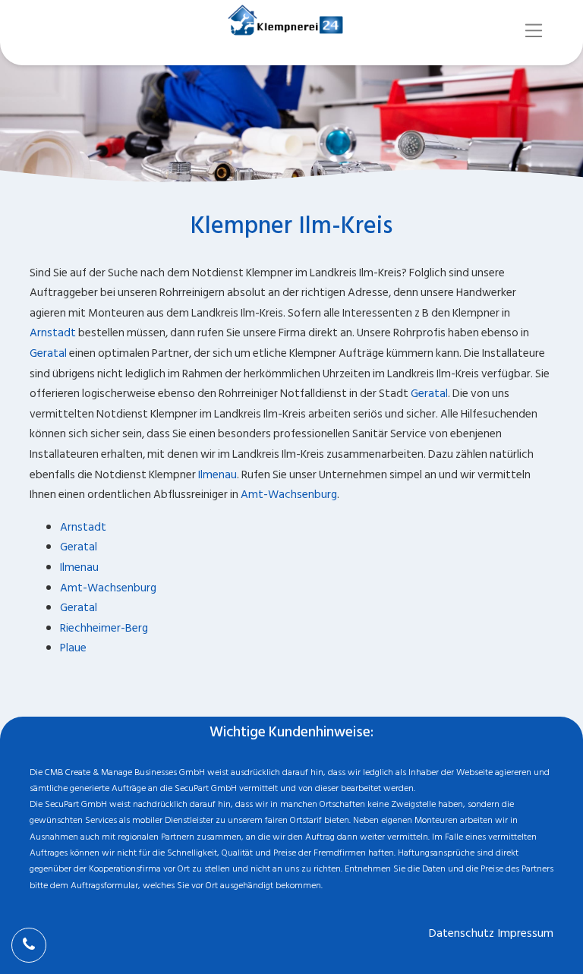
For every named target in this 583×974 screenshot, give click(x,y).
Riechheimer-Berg (104, 628)
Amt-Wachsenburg (289, 494)
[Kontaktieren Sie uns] (28, 945)
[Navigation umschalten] (534, 31)
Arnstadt (53, 332)
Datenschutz (461, 933)
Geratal (48, 353)
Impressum (525, 933)
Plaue (73, 647)
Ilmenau (217, 474)
